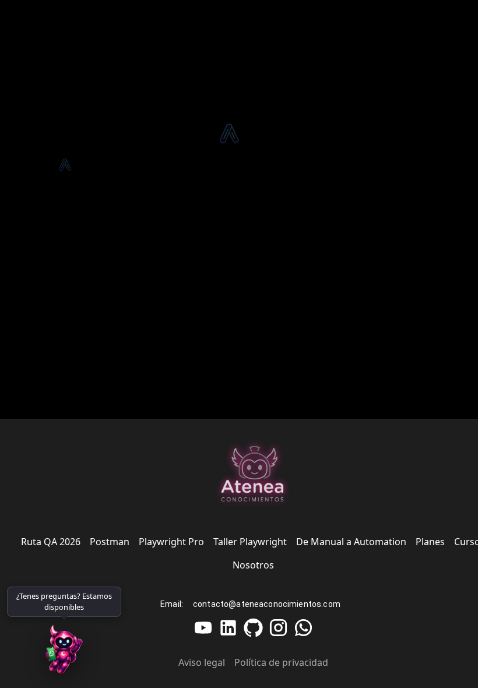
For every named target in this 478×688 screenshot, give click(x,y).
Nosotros (253, 565)
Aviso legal (201, 662)
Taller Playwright (250, 541)
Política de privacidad (281, 662)
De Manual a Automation (351, 541)
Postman (109, 541)
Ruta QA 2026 (50, 541)
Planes (430, 541)
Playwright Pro (171, 541)
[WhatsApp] (64, 653)
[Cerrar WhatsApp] (117, 590)
